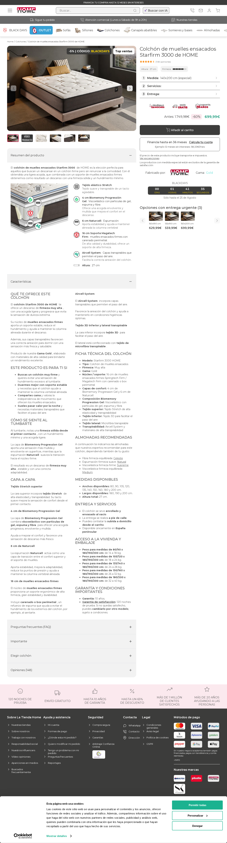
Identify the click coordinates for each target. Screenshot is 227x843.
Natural (121, 461)
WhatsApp (135, 725)
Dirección (134, 737)
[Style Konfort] (179, 789)
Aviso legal (152, 731)
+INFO (177, 760)
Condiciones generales (153, 726)
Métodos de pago (187, 717)
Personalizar (195, 815)
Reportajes (54, 762)
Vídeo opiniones (21, 756)
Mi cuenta (53, 724)
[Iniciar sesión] (209, 10)
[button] (155, 61)
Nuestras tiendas (186, 19)
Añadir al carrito (182, 130)
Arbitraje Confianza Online (103, 745)
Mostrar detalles (56, 835)
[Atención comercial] (192, 10)
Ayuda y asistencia (56, 717)
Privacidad (98, 731)
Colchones (20, 41)
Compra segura (101, 724)
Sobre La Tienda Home (24, 717)
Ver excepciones (149, 158)
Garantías (97, 737)
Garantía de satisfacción (98, 602)
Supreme (123, 465)
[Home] (213, 778)
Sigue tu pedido (45, 19)
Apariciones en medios (25, 762)
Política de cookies (157, 737)
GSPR (149, 743)
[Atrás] (142, 220)
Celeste (118, 458)
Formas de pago (57, 731)
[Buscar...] (134, 10)
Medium (87, 472)
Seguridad (95, 717)
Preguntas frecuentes (60, 756)
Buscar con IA (158, 10)
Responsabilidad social (25, 743)
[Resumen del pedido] (218, 10)
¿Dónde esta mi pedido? (62, 737)
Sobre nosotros (20, 731)
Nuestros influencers (23, 750)
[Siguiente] (217, 220)
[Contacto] (201, 10)
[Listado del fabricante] (180, 172)
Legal (146, 717)
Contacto (134, 731)
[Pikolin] (196, 778)
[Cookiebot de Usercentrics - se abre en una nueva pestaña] (22, 836)
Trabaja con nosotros (23, 737)
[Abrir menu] (10, 10)
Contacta (130, 717)
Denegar (197, 825)
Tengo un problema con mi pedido (63, 752)
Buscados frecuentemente (21, 771)
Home (10, 41)
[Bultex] (179, 778)
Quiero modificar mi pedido (64, 743)
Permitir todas (197, 805)
